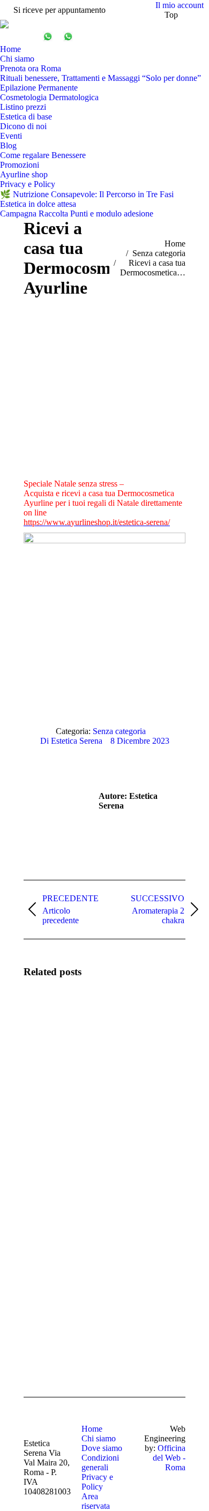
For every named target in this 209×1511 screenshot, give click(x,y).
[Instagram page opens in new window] (24, 36)
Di (71, 740)
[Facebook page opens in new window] (8, 36)
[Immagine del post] (53, 1018)
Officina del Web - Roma (169, 1457)
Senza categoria (119, 731)
